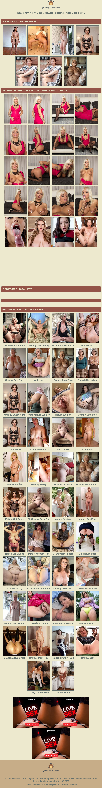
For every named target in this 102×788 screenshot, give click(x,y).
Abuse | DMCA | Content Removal (61, 784)
